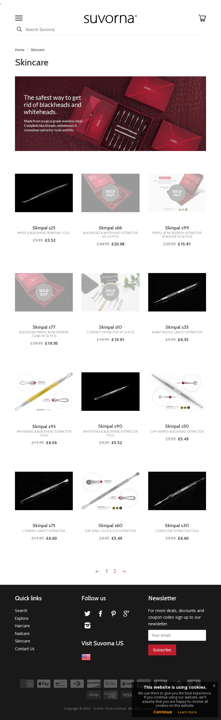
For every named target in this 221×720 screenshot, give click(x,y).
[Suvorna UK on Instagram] (87, 626)
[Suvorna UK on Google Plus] (126, 614)
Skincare (22, 641)
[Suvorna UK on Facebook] (100, 614)
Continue (162, 712)
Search (21, 610)
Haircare (22, 625)
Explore (21, 618)
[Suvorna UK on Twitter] (87, 614)
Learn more (187, 712)
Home (19, 49)
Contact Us (25, 648)
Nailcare (22, 633)
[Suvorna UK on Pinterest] (113, 614)
